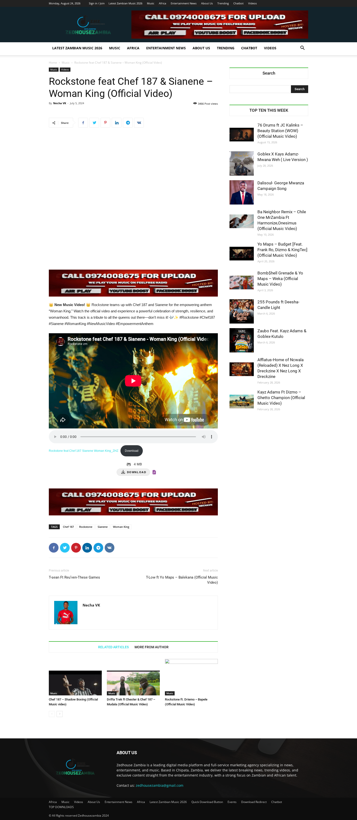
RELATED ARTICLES (113, 647)
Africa (162, 3)
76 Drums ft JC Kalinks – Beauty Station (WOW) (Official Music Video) (280, 131)
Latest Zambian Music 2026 (125, 3)
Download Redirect (254, 802)
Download (131, 451)
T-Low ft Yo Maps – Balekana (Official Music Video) (182, 580)
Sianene (103, 527)
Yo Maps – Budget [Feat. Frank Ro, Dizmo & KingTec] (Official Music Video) (282, 250)
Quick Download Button (207, 802)
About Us (207, 3)
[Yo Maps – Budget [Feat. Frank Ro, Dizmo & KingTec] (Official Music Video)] (242, 253)
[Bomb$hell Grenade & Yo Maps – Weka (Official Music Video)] (242, 282)
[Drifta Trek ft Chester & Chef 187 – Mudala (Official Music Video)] (133, 677)
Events (232, 802)
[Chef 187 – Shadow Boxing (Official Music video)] (75, 677)
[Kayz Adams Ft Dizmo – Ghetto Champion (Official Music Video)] (242, 401)
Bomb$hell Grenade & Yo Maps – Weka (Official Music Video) (280, 279)
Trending (223, 3)
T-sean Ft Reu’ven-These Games (74, 577)
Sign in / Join (97, 3)
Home (53, 62)
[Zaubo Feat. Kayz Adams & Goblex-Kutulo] (242, 340)
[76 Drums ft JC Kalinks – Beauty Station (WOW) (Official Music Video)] (242, 134)
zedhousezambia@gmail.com (159, 785)
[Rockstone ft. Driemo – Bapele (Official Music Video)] (191, 677)
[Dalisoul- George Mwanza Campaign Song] (242, 192)
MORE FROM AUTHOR (152, 647)
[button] (302, 48)
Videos (252, 3)
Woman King (121, 527)
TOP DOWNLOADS (61, 807)
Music (150, 3)
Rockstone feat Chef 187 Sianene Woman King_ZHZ (83, 451)
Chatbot (238, 3)
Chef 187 (68, 527)
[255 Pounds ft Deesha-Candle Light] (242, 311)
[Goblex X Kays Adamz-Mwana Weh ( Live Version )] (242, 163)
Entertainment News (183, 3)
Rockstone (85, 527)
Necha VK (59, 103)
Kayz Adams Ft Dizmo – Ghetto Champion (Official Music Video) (281, 398)
